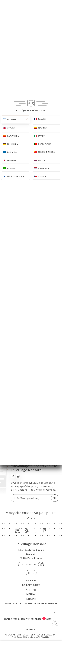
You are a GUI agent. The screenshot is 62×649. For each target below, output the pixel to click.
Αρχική (31, 580)
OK (55, 498)
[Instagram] (18, 476)
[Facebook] (13, 476)
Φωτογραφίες (31, 585)
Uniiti (33, 629)
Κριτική (31, 589)
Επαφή (31, 598)
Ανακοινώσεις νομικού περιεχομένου (31, 603)
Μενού (31, 594)
